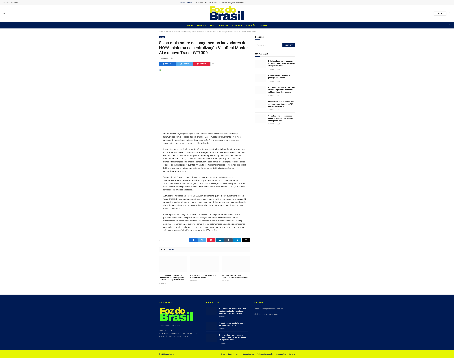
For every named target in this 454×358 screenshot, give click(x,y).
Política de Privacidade (265, 354)
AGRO (212, 25)
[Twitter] (150, 145)
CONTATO (440, 13)
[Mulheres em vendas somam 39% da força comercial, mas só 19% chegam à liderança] (260, 104)
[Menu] (4, 13)
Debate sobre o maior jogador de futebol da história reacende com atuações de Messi (281, 63)
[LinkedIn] (150, 151)
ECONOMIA (237, 25)
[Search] (449, 2)
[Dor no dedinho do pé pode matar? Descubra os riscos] (204, 264)
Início (223, 354)
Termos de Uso (281, 354)
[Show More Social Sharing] (212, 64)
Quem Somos (233, 354)
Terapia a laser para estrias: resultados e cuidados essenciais (235, 276)
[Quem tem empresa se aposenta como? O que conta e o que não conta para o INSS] (260, 118)
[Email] (150, 163)
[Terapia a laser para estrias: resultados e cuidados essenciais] (236, 264)
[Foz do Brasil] (227, 13)
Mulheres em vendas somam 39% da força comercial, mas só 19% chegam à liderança (281, 104)
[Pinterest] (150, 157)
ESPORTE (263, 25)
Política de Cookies (247, 354)
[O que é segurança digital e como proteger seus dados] (260, 78)
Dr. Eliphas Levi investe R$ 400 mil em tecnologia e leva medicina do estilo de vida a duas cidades (221, 2)
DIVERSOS (223, 25)
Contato (292, 354)
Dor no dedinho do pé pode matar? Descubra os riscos (204, 276)
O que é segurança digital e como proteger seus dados (281, 76)
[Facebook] (150, 140)
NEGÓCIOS (201, 25)
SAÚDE (190, 25)
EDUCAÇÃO (250, 25)
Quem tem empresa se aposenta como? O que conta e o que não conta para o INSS (280, 118)
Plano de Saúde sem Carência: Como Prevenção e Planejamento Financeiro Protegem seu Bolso (172, 277)
